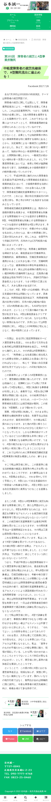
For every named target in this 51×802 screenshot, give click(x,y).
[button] (41, 739)
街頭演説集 (9, 49)
